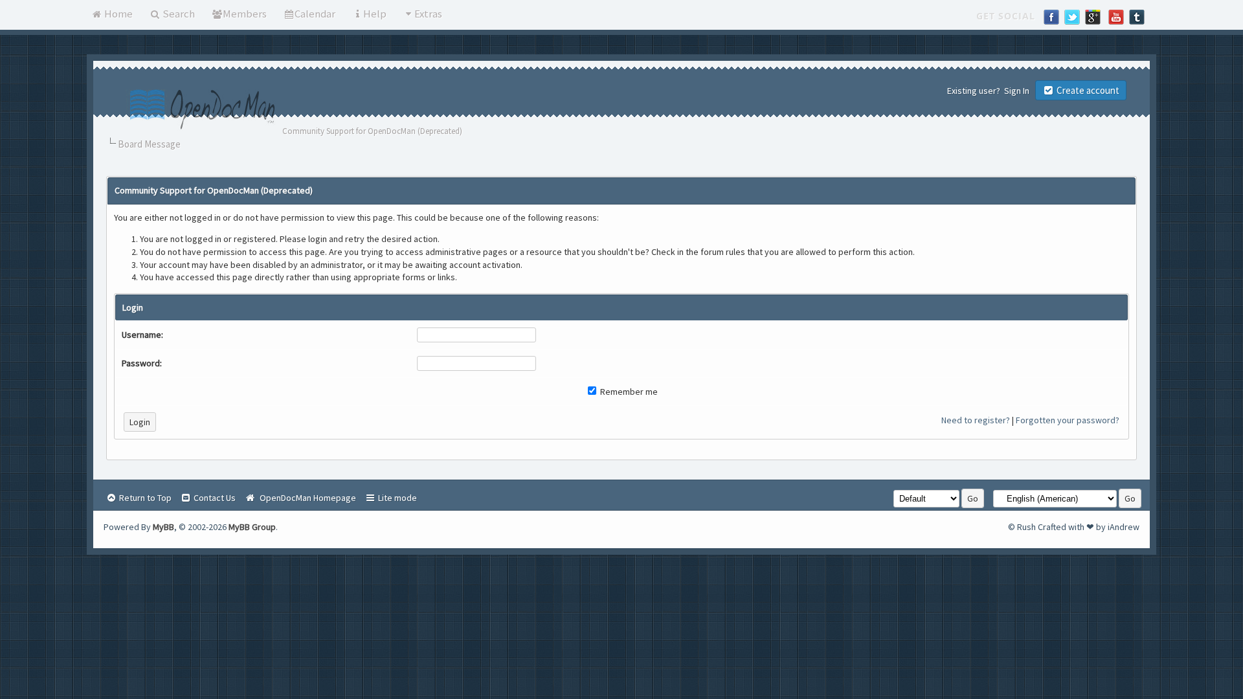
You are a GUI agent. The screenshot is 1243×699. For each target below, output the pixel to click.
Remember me (628, 391)
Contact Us (214, 498)
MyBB (163, 527)
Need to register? (975, 420)
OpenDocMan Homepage (306, 498)
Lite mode (396, 498)
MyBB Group (252, 527)
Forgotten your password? (1067, 420)
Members (245, 13)
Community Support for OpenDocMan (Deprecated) (372, 131)
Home (117, 13)
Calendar (315, 13)
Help (374, 13)
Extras (428, 13)
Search (178, 13)
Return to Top (144, 498)
